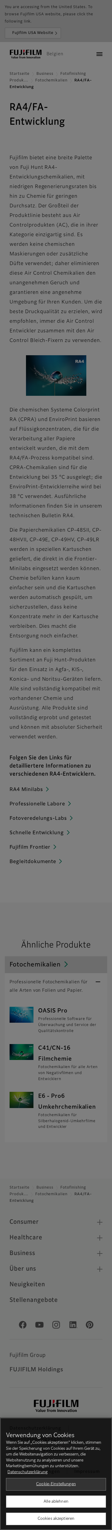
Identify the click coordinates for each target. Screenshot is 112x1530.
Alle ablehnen (56, 1502)
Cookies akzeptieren (56, 1519)
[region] (56, 1474)
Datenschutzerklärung (27, 1472)
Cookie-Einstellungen (56, 1484)
